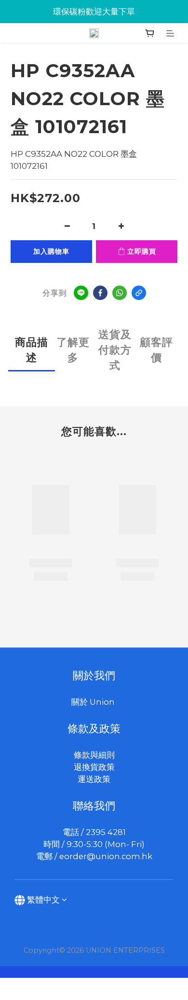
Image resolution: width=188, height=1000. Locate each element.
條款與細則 (94, 755)
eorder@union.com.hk (105, 856)
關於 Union (94, 702)
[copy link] (139, 293)
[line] (81, 293)
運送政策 (94, 779)
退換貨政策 (94, 767)
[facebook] (100, 293)
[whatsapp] (119, 293)
